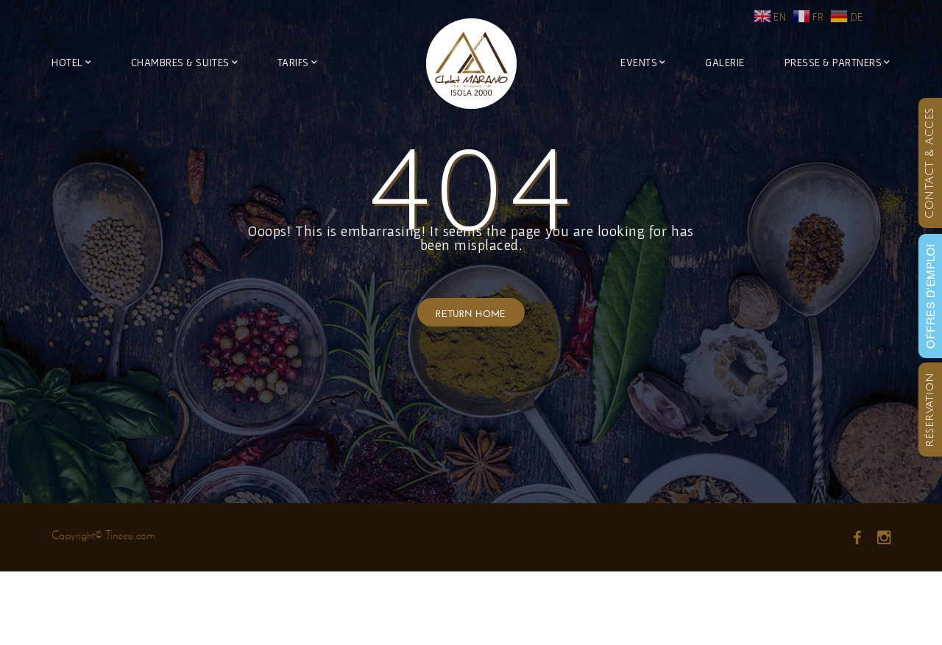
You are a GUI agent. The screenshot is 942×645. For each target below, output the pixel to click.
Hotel (67, 62)
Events (638, 62)
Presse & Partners (833, 62)
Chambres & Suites (180, 62)
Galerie (725, 62)
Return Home (471, 312)
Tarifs (293, 62)
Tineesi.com (130, 535)
